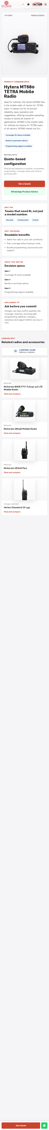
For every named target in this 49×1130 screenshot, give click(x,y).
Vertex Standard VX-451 (17, 507)
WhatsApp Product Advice (24, 191)
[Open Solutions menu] (45, 4)
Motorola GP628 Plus (15, 468)
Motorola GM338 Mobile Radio (20, 429)
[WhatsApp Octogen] (28, 4)
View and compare (12, 394)
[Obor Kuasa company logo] (37, 4)
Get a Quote (21, 1125)
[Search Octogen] (23, 4)
